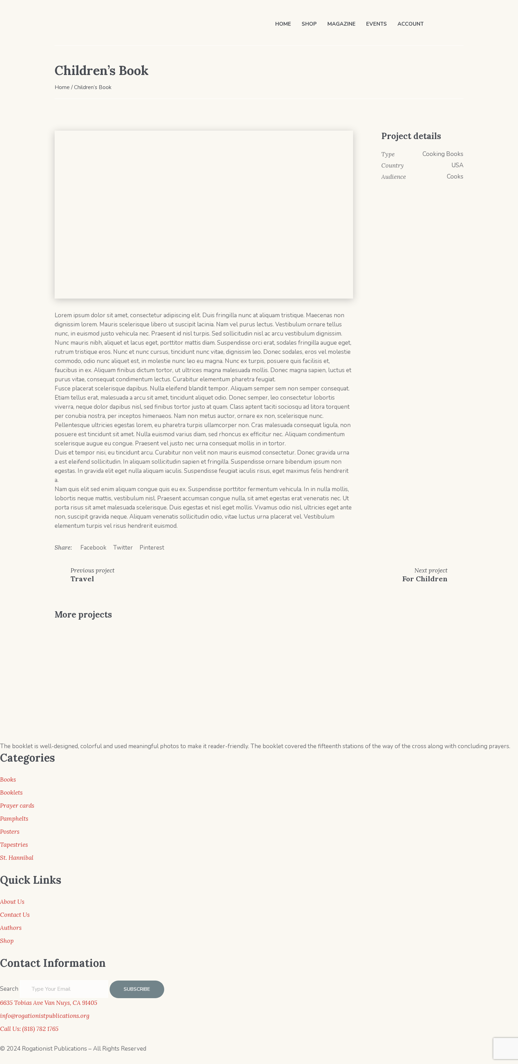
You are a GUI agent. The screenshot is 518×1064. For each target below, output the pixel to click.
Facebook (93, 548)
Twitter (123, 548)
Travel (82, 578)
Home (62, 87)
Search (9, 989)
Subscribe (137, 989)
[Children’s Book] (204, 215)
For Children (425, 578)
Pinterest (152, 548)
